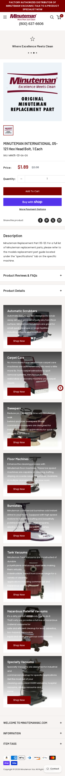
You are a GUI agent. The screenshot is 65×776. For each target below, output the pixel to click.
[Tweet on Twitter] (53, 220)
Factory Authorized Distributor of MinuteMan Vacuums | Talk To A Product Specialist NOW (32, 6)
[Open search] (52, 17)
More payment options (32, 209)
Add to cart (33, 191)
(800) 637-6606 (31, 24)
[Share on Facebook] (40, 220)
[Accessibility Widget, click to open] (60, 388)
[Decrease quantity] (21, 178)
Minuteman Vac (27, 769)
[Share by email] (59, 220)
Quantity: (9, 179)
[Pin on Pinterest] (46, 220)
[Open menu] (5, 17)
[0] (59, 17)
